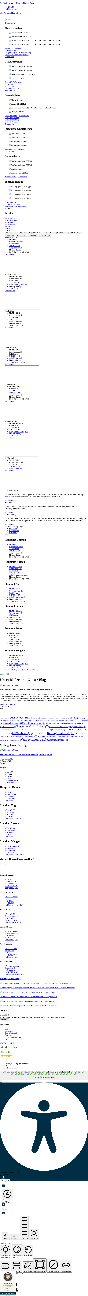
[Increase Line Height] (3, 1204)
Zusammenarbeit (58, 739)
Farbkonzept (69, 720)
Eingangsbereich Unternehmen (40, 720)
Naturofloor (36, 733)
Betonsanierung (66, 718)
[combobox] (44, 1075)
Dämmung (26, 720)
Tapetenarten (61, 736)
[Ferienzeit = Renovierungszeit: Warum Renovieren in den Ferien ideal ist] (27, 1001)
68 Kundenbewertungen (8, 1293)
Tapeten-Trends (52, 736)
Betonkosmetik (33, 718)
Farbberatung (54, 720)
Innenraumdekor (20, 730)
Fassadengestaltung (33, 723)
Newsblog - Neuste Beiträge (10, 979)
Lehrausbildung (60, 730)
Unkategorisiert (10, 780)
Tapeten (40, 736)
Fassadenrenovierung (72, 723)
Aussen (7, 772)
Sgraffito (31, 736)
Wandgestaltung (34, 739)
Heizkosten (6, 730)
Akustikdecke (4, 718)
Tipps (7, 778)
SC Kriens (12, 736)
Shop (6, 21)
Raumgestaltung (61, 733)
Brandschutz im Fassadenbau (11, 720)
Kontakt (7, 535)
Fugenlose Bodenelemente (8, 727)
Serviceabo (22, 736)
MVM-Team (22, 733)
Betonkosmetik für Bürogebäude (50, 718)
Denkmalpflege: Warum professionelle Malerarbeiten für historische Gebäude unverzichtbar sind (37, 988)
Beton (7, 774)
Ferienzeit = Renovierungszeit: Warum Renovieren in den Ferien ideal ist (28, 1006)
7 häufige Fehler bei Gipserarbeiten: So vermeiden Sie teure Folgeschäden (28, 997)
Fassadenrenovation (53, 723)
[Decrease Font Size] (3, 1185)
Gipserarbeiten (77, 727)
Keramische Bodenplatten (35, 730)
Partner (44, 733)
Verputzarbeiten (14, 740)
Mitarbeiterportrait (6, 733)
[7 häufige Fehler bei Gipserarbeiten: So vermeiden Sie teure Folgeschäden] (27, 992)
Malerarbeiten (78, 729)
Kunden (48, 730)
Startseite (8, 19)
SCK (4, 736)
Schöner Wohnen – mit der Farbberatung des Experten (26, 690)
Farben (62, 720)
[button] (9, 1055)
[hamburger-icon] (1, 15)
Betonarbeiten (18, 717)
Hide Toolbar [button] (5, 1180)
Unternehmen (9, 782)
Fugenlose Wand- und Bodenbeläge (59, 727)
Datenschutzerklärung (47, 1017)
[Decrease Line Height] (3, 1213)
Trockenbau (71, 736)
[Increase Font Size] (3, 1177)
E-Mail (3, 1015)
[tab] (11, 233)
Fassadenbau (12, 723)
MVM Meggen (62, 1)
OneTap (12, 1176)
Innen (7, 776)
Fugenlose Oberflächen (32, 726)
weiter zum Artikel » (7, 704)
